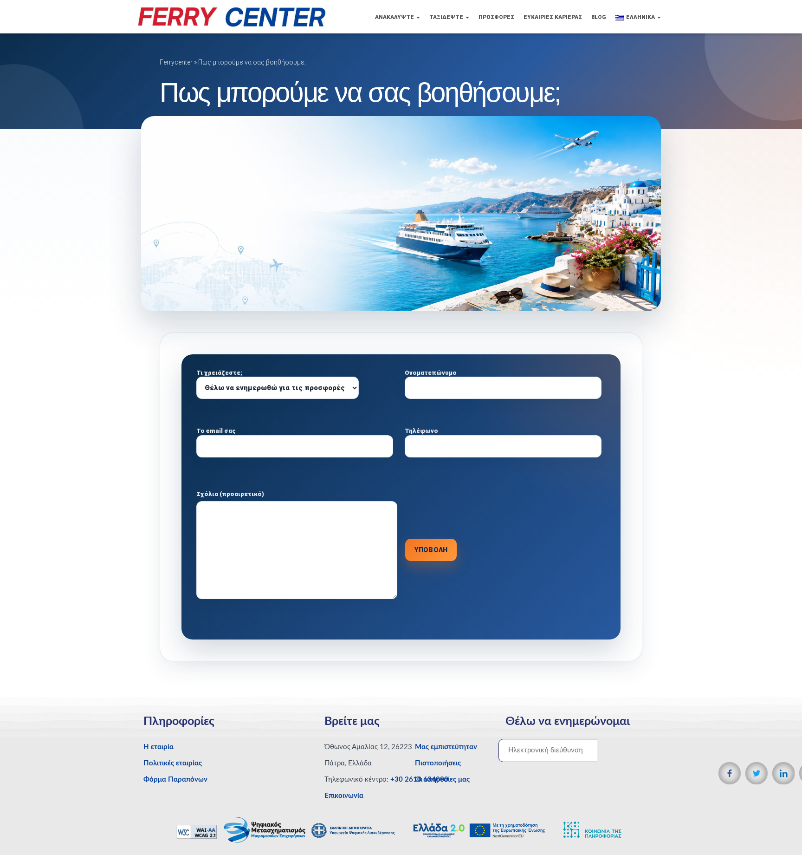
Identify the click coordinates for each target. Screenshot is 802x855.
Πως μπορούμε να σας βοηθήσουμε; (252, 62)
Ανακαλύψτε (395, 17)
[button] (417, 17)
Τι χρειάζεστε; (219, 372)
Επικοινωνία (343, 795)
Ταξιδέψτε (447, 17)
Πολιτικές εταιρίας (172, 763)
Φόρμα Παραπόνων (175, 779)
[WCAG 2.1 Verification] (197, 831)
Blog (598, 17)
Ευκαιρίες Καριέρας (553, 17)
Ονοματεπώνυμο (431, 372)
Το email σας (216, 430)
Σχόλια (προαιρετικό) (230, 493)
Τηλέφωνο (421, 430)
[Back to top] (779, 829)
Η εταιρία (158, 747)
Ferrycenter (176, 62)
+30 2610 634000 (419, 779)
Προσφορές (496, 17)
